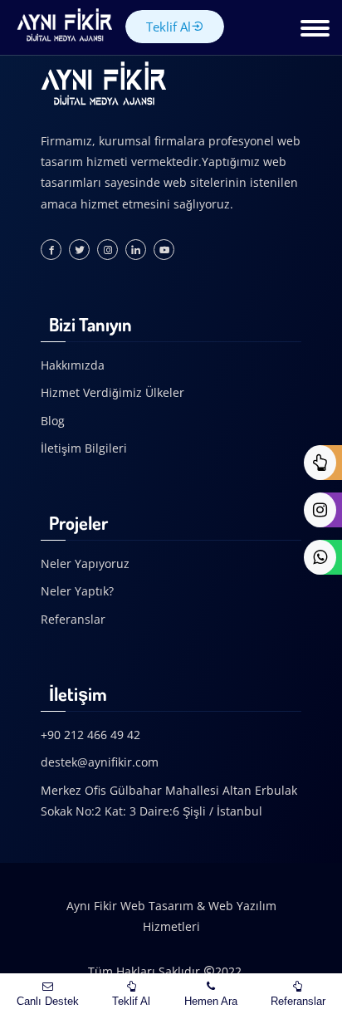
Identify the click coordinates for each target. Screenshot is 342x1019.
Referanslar (73, 619)
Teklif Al (168, 26)
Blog (53, 421)
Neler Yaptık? (77, 591)
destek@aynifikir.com (100, 762)
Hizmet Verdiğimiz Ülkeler (112, 392)
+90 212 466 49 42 (90, 734)
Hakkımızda (73, 365)
